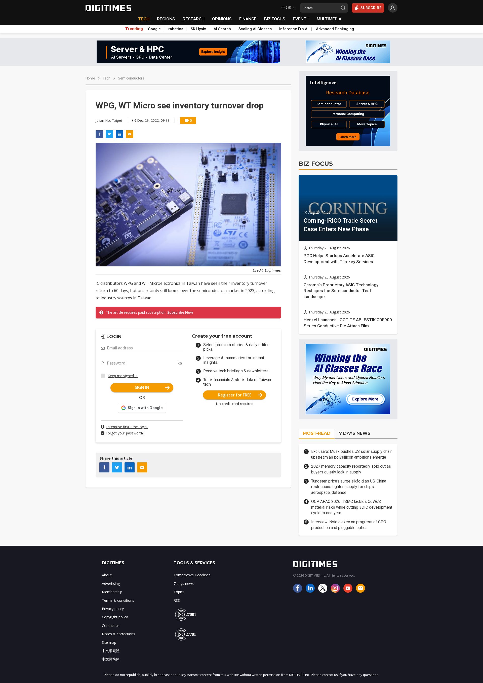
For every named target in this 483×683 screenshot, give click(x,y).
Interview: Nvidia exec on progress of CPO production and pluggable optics (348, 524)
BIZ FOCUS (274, 18)
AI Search (222, 29)
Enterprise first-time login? (127, 426)
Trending (134, 29)
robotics (175, 29)
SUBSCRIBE (371, 8)
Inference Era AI (293, 29)
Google (154, 29)
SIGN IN (142, 387)
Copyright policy (115, 617)
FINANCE (248, 18)
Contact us (110, 625)
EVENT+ (301, 18)
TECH (143, 18)
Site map (109, 642)
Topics (179, 591)
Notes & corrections (118, 633)
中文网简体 (110, 659)
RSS (177, 600)
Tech (106, 78)
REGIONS (166, 18)
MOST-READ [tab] (317, 433)
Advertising (111, 583)
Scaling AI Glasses (255, 29)
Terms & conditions (118, 600)
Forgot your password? (124, 433)
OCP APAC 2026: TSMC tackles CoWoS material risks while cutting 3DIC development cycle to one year (351, 507)
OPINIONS (222, 18)
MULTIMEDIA (329, 18)
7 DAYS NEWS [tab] (354, 433)
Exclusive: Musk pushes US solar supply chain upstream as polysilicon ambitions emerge (351, 454)
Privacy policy (113, 608)
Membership (112, 591)
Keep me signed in (123, 375)
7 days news (184, 583)
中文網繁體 (110, 650)
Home (90, 78)
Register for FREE (234, 395)
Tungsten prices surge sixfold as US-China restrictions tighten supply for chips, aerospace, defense (348, 487)
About (107, 575)
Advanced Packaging (335, 29)
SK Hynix (198, 29)
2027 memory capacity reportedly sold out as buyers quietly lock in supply (351, 469)
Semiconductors (131, 78)
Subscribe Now (180, 312)
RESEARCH (194, 18)
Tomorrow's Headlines (192, 575)
